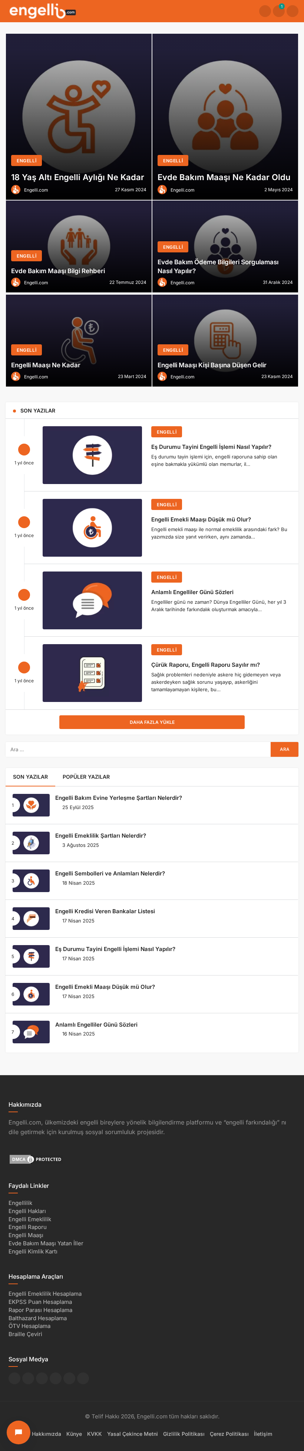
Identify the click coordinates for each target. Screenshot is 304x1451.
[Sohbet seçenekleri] (18, 1432)
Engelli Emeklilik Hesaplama (45, 1293)
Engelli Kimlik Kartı (33, 1251)
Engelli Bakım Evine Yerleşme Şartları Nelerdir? (118, 797)
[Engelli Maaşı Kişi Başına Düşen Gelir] (225, 340)
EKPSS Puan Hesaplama (40, 1301)
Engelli (166, 432)
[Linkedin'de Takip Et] (42, 1378)
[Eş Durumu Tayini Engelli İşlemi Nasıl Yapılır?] (92, 455)
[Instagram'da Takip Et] (83, 1378)
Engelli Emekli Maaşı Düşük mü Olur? (201, 519)
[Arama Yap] (265, 11)
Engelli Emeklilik (30, 1219)
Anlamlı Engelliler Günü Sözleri (192, 592)
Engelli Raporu (28, 1226)
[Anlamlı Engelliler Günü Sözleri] (92, 600)
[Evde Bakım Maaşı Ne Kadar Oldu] (225, 116)
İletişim (263, 1434)
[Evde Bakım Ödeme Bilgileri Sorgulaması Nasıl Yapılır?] (225, 246)
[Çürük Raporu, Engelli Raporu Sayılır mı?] (92, 673)
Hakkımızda (46, 1434)
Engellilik (20, 1202)
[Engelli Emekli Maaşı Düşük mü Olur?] (92, 528)
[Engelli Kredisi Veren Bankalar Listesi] (31, 918)
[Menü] (292, 11)
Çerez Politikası (229, 1434)
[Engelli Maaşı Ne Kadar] (79, 340)
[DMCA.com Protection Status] (36, 1158)
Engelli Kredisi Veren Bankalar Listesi (105, 911)
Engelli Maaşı (26, 1235)
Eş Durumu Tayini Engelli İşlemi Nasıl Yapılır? (211, 446)
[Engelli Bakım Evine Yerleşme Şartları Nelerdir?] (31, 805)
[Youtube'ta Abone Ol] (69, 1378)
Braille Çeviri (25, 1334)
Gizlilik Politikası (184, 1434)
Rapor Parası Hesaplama (40, 1309)
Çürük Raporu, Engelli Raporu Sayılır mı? (205, 664)
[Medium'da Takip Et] (56, 1378)
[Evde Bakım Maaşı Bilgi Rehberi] (79, 246)
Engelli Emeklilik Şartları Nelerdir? (100, 835)
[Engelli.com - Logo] (43, 10)
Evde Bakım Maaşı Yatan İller (46, 1243)
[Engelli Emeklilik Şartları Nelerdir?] (31, 843)
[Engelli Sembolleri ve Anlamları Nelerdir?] (31, 880)
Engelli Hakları (27, 1211)
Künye (74, 1434)
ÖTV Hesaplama (29, 1325)
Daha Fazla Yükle (152, 722)
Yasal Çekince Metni (132, 1434)
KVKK (94, 1434)
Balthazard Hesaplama (38, 1318)
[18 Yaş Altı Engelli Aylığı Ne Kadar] (79, 116)
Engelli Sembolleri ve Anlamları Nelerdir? (110, 873)
